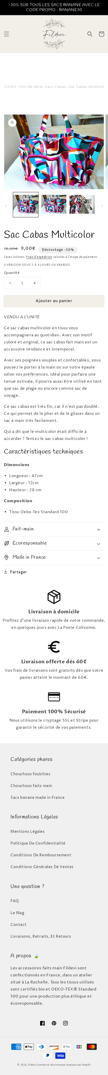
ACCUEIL (8, 86)
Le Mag (17, 912)
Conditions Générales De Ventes (42, 866)
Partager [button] (18, 572)
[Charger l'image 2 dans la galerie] (54, 205)
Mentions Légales (27, 831)
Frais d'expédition (39, 257)
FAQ (14, 900)
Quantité (11, 272)
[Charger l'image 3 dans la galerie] (82, 205)
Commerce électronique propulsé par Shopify (63, 1064)
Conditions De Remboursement (40, 855)
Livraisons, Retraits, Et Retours (40, 936)
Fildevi (32, 1064)
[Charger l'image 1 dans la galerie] (26, 205)
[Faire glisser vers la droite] (102, 206)
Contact (18, 924)
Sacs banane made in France (37, 797)
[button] (6, 34)
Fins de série (31, 86)
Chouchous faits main (31, 785)
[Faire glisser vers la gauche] (6, 206)
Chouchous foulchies (30, 774)
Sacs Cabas (55, 86)
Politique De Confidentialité (38, 843)
